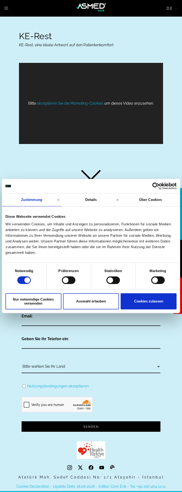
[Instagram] (70, 467)
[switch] (68, 280)
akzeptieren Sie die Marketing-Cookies (70, 103)
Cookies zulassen (148, 301)
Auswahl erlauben (91, 301)
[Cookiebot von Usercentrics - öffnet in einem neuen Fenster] (156, 186)
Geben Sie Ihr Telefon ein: (45, 339)
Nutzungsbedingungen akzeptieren (58, 386)
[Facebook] (91, 467)
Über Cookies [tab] (150, 200)
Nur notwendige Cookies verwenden (33, 301)
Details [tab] (91, 200)
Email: (27, 316)
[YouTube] (102, 467)
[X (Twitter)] (81, 467)
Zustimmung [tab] (31, 200)
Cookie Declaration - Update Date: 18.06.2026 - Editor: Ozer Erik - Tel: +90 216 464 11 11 (91, 486)
